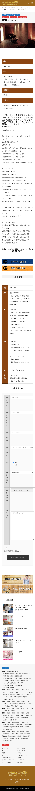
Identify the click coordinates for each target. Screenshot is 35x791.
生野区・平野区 (14, 696)
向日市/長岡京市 (11, 717)
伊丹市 (23, 701)
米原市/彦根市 (7, 724)
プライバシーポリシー (10, 779)
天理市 (13, 731)
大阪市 (3, 690)
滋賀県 (3, 722)
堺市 (16, 678)
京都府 (3, 713)
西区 (13, 690)
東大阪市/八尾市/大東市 (18, 683)
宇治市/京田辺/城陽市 (22, 717)
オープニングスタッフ (8, 760)
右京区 (10, 715)
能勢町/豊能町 (18, 676)
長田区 (22, 708)
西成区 (31, 692)
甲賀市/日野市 (24, 722)
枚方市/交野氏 (7, 683)
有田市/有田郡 (15, 738)
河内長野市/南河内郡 (22, 680)
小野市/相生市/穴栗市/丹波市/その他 (12, 706)
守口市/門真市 (26, 673)
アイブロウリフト (6, 762)
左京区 (30, 715)
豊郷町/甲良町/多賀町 (17, 727)
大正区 (26, 692)
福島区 (17, 690)
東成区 (19, 694)
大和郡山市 (27, 733)
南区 (18, 713)
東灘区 (17, 708)
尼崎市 (8, 701)
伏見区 (22, 713)
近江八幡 (27, 727)
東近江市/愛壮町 (7, 729)
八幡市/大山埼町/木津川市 (10, 720)
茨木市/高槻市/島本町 (8, 687)
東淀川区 (12, 692)
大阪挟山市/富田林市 (12, 671)
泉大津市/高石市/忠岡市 (9, 680)
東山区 (13, 713)
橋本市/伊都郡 (24, 738)
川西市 (5, 703)
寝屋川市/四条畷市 (8, 676)
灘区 (13, 708)
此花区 (22, 690)
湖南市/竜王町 (7, 727)
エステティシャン (22, 755)
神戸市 (11, 14)
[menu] (32, 3)
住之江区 (24, 694)
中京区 (8, 713)
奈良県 (3, 731)
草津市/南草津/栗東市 (17, 724)
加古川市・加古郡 (18, 703)
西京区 (20, 715)
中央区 (8, 690)
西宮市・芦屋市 (16, 701)
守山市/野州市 (28, 724)
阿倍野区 (21, 696)
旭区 (14, 694)
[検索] (28, 3)
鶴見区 (5, 694)
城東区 (10, 694)
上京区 (15, 715)
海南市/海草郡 (7, 738)
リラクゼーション (22, 17)
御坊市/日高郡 (17, 736)
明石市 (26, 703)
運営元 (19, 779)
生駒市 (21, 733)
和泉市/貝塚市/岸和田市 (25, 678)
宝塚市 (28, 701)
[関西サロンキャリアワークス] (10, 3)
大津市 (8, 722)
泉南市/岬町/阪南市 (8, 678)
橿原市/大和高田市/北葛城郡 (10, 733)
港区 (26, 696)
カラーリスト (21, 757)
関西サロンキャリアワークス (13, 788)
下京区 (25, 715)
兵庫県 (4, 14)
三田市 (10, 703)
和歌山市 (10, 736)
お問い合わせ (25, 779)
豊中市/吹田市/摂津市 (17, 685)
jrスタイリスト (21, 748)
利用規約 (17, 782)
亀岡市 (27, 713)
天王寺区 (5, 696)
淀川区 (27, 690)
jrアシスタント (21, 750)
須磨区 (14, 710)
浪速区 (30, 694)
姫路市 (31, 703)
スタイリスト (6, 17)
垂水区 (31, 708)
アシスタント (13, 17)
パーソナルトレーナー (23, 762)
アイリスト (20, 753)
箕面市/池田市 (7, 685)
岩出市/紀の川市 (7, 740)
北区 (17, 14)
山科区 (5, 715)
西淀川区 (5, 692)
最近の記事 (9, 600)
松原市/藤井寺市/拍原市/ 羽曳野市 (12, 673)
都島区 (17, 692)
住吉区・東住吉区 (8, 699)
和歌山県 (4, 736)
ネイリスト (5, 755)
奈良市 (8, 731)
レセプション (21, 760)
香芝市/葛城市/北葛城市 (23, 731)
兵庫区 (5, 710)
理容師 (3, 753)
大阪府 (3, 671)
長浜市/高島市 (15, 722)
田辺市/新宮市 (26, 736)
